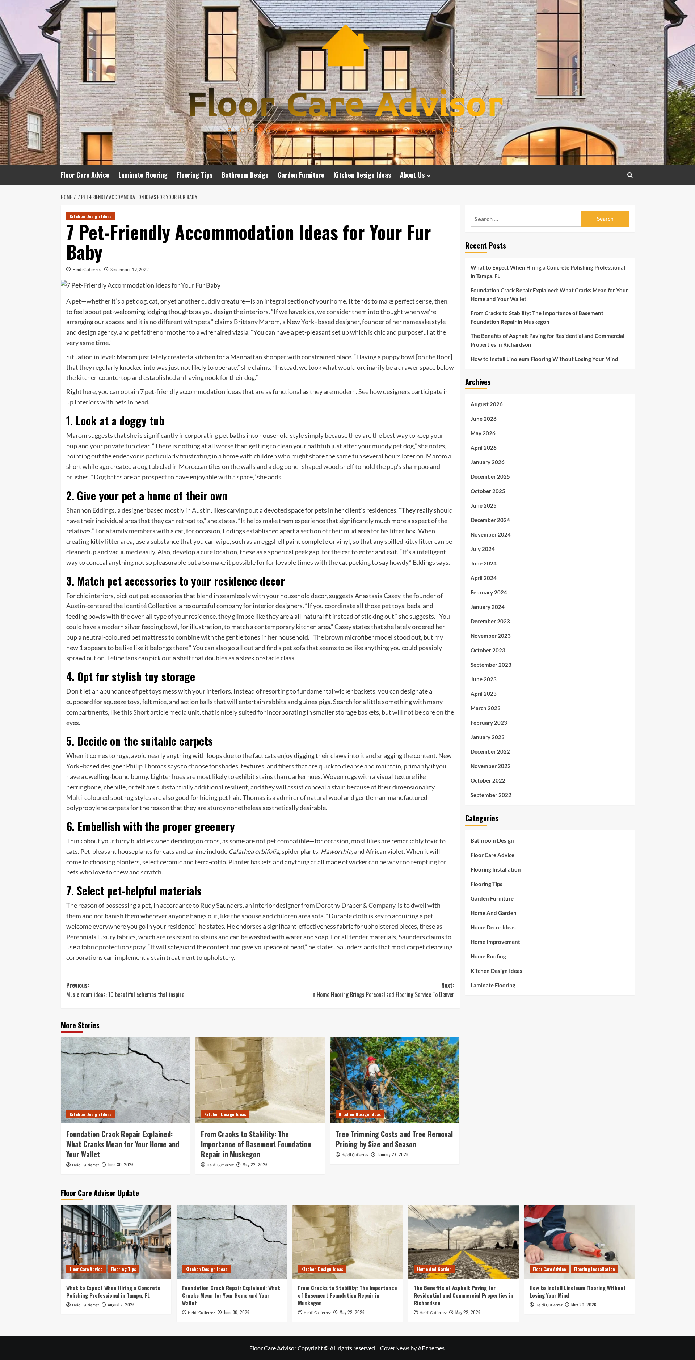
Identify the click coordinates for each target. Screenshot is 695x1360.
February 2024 (489, 592)
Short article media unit (166, 712)
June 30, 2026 (121, 1164)
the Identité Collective (144, 606)
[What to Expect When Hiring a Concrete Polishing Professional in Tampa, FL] (116, 1242)
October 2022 (488, 780)
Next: (382, 990)
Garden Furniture (301, 174)
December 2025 (490, 476)
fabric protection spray (113, 947)
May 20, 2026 (583, 1304)
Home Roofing (488, 956)
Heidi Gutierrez (87, 269)
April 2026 (484, 447)
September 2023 (491, 664)
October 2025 (488, 491)
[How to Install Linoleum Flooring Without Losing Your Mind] (579, 1242)
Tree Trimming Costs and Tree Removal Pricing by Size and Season (394, 1138)
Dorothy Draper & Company (355, 905)
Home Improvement (495, 942)
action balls (197, 702)
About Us (412, 174)
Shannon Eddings (90, 510)
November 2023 (491, 635)
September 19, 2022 (129, 269)
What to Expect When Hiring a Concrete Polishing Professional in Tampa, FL (548, 271)
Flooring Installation (496, 869)
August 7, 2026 (121, 1304)
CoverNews (394, 1347)
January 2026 (488, 462)
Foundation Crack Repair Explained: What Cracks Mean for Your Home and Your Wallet (122, 1144)
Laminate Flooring (143, 174)
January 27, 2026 (392, 1154)
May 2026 (483, 433)
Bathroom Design (245, 174)
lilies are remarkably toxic (402, 841)
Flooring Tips (194, 174)
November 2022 (491, 766)
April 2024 (484, 578)
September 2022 (491, 795)
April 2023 (484, 693)
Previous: (125, 990)
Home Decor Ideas (493, 927)
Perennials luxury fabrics (101, 937)
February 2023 (489, 722)
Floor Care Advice (85, 174)
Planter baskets (250, 862)
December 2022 (490, 751)
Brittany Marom (257, 322)
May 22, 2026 (255, 1164)
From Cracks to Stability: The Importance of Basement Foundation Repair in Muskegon (256, 1144)
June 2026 (484, 418)
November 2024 (491, 534)
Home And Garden (494, 913)
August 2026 (487, 404)
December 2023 (490, 621)
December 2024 (490, 520)
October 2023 (488, 650)
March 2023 (486, 708)
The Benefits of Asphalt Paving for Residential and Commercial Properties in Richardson (547, 340)
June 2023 (484, 679)
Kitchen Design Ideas (362, 174)
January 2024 (488, 606)
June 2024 (484, 563)
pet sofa (294, 648)
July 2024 (483, 549)
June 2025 (484, 505)
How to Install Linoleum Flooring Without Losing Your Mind (544, 359)
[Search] (630, 175)
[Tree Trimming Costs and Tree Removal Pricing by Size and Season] (394, 1080)
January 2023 (488, 737)
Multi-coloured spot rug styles (108, 797)
